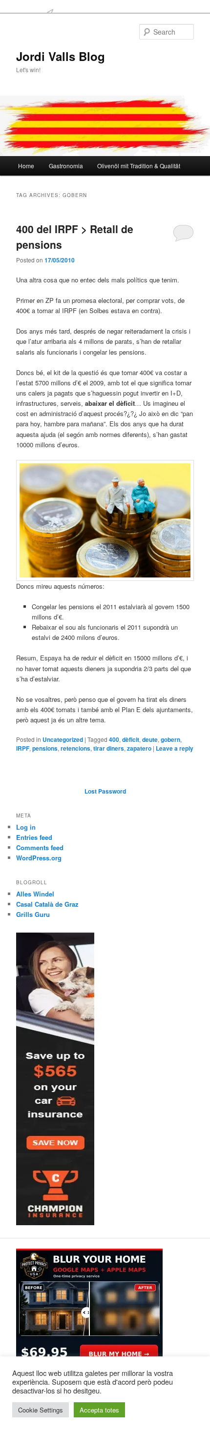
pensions (45, 748)
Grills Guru (33, 914)
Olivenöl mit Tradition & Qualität (138, 165)
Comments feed (39, 847)
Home (26, 165)
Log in (26, 827)
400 (114, 739)
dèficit (130, 739)
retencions (75, 748)
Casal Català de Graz (47, 904)
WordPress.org (39, 857)
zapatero (139, 748)
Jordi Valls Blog (60, 56)
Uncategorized (62, 739)
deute (150, 739)
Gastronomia (66, 165)
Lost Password (105, 791)
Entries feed (34, 837)
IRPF (22, 748)
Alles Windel (35, 893)
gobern (170, 739)
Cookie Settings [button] (40, 1409)
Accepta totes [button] (99, 1409)
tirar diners (108, 748)
